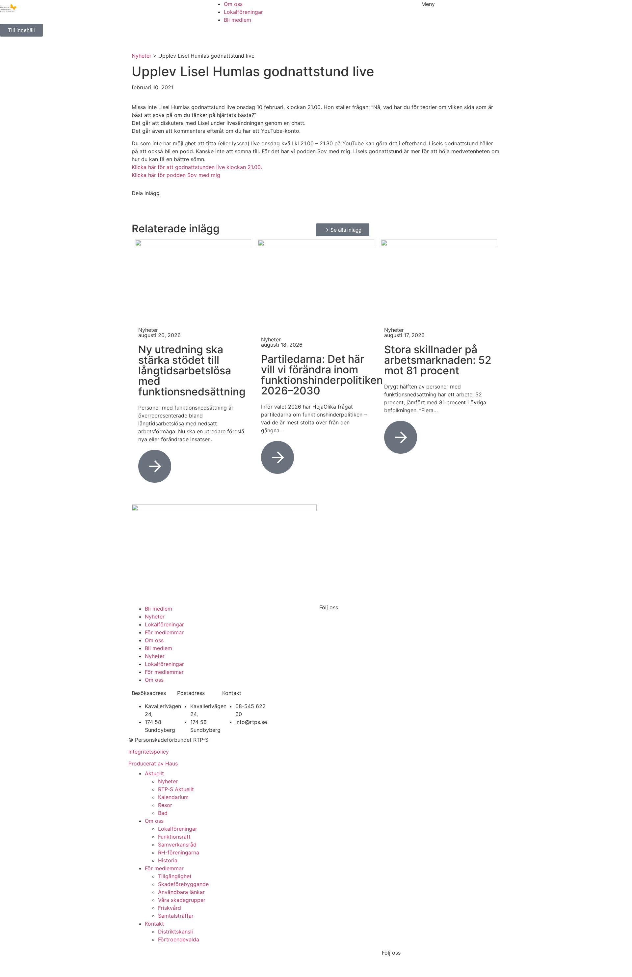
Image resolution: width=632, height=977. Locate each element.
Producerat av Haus (153, 763)
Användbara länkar (181, 892)
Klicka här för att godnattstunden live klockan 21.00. (197, 167)
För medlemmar (164, 632)
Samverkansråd (177, 844)
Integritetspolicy (148, 751)
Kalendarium (173, 797)
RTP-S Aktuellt (176, 789)
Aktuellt (154, 773)
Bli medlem (158, 608)
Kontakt (154, 923)
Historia (167, 860)
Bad (163, 813)
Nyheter (141, 55)
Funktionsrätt (174, 836)
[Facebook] (327, 618)
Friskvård (169, 908)
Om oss (154, 640)
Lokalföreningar (164, 624)
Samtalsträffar (176, 915)
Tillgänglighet (175, 876)
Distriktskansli (175, 931)
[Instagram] (345, 618)
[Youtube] (364, 618)
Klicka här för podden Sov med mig (176, 175)
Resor (165, 805)
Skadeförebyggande (183, 884)
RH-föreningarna (178, 852)
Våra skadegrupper (181, 900)
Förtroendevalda (178, 939)
